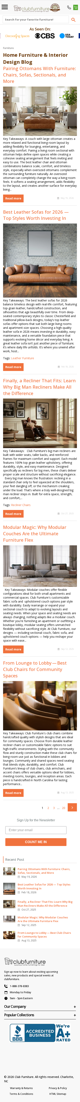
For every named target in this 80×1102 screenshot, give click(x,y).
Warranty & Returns (21, 1088)
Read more (13, 198)
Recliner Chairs (21, 505)
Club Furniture (24, 1077)
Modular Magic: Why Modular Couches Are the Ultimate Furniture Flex (34, 533)
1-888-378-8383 (19, 986)
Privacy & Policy (58, 1088)
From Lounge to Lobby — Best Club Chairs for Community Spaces (35, 669)
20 (63, 808)
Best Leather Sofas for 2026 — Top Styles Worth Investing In (36, 215)
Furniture (8, 48)
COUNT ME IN (36, 842)
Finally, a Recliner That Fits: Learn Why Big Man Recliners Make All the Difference (39, 386)
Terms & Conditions (21, 1094)
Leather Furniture (22, 358)
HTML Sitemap (57, 1094)
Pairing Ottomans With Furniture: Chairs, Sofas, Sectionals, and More (39, 74)
